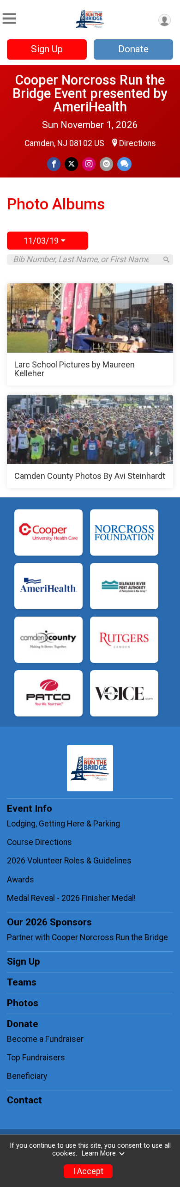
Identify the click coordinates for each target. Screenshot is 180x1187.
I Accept (88, 1171)
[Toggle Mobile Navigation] (9, 18)
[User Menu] (164, 20)
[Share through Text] (124, 164)
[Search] (166, 259)
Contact (24, 1100)
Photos (22, 1003)
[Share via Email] (106, 164)
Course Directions (39, 842)
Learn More (99, 1153)
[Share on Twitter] (71, 164)
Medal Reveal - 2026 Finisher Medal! (71, 898)
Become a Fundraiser (45, 1039)
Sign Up (47, 49)
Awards (20, 879)
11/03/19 (42, 240)
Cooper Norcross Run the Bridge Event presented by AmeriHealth (90, 93)
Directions (137, 143)
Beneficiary (27, 1076)
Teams (21, 982)
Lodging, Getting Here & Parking (63, 823)
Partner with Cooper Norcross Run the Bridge (87, 937)
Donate (133, 49)
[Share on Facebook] (53, 164)
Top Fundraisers (36, 1057)
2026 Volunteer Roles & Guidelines (70, 860)
